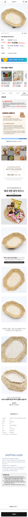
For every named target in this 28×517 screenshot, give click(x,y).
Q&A (24, 93)
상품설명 (3, 93)
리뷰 (17, 93)
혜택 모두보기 (22, 43)
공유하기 (25, 33)
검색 (24, 1)
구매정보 (10, 93)
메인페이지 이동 (5, 1)
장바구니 (26, 1)
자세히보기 (21, 45)
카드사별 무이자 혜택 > (12, 53)
